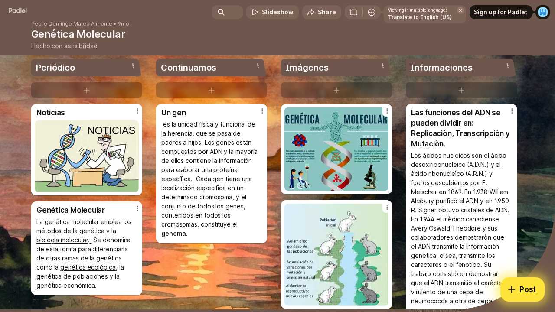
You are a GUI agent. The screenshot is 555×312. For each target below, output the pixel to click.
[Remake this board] (353, 12)
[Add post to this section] (86, 90)
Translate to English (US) (420, 17)
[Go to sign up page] (543, 12)
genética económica (65, 285)
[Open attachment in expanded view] (87, 156)
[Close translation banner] (460, 10)
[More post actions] (137, 111)
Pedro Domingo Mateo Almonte (71, 24)
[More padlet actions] (371, 12)
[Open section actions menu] (133, 65)
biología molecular (62, 240)
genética (91, 230)
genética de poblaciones (72, 276)
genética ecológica (88, 267)
